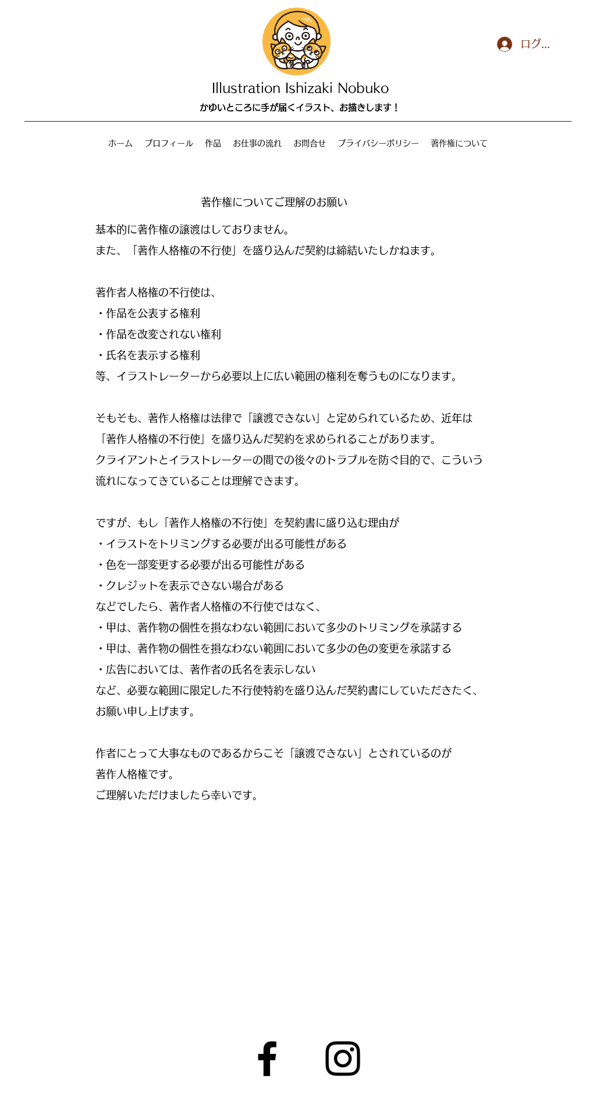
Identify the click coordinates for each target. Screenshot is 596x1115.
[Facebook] (267, 1058)
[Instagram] (343, 1058)
